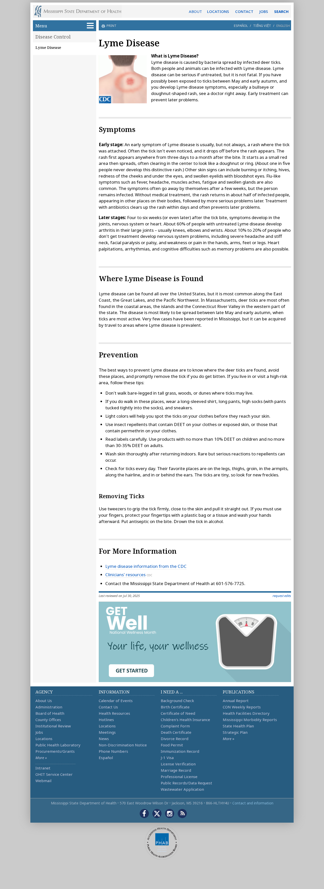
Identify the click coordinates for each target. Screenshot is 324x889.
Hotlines (106, 719)
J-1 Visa (167, 757)
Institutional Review (53, 725)
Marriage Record (176, 770)
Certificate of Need (178, 713)
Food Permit (172, 744)
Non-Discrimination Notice (123, 744)
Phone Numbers (113, 751)
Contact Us (108, 706)
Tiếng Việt (262, 25)
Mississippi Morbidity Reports (250, 719)
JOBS (263, 11)
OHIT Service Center (54, 774)
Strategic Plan (235, 732)
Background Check (177, 700)
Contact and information (252, 803)
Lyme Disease (48, 47)
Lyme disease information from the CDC (146, 566)
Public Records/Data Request (186, 782)
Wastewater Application (182, 789)
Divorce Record (174, 738)
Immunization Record (180, 751)
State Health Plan (238, 725)
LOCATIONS (218, 11)
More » (41, 757)
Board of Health (49, 713)
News (104, 738)
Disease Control (53, 37)
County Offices (48, 719)
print (111, 25)
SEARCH (281, 11)
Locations (43, 738)
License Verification (178, 763)
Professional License (179, 776)
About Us (43, 700)
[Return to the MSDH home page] (80, 11)
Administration (48, 706)
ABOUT (195, 11)
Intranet (42, 767)
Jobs (39, 732)
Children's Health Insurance (185, 719)
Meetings (107, 732)
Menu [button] (41, 26)
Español (241, 25)
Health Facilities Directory (246, 713)
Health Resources (114, 713)
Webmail (43, 780)
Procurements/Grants (55, 751)
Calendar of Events (116, 700)
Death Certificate (176, 732)
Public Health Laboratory (57, 744)
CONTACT (244, 11)
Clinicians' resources (125, 574)
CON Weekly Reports (242, 706)
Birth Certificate (175, 706)
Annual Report (236, 700)
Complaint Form (175, 725)
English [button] (283, 25)
